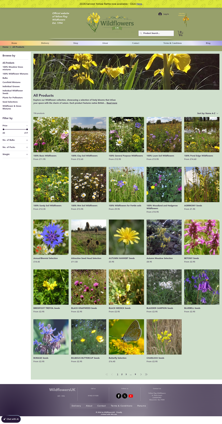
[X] (124, 395)
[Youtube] (130, 395)
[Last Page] (146, 374)
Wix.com (114, 414)
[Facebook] (118, 395)
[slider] (3, 129)
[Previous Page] (111, 374)
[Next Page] (141, 374)
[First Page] (106, 374)
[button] (181, 33)
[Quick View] (51, 134)
